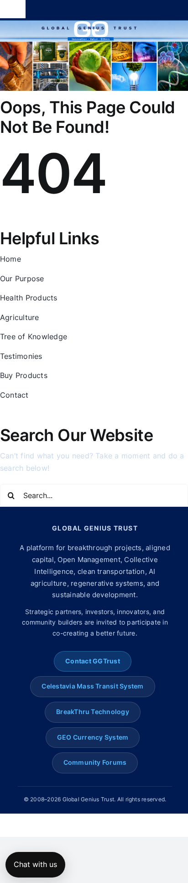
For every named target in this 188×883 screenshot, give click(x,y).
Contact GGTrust (92, 661)
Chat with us (35, 864)
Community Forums (95, 762)
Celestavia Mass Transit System (92, 686)
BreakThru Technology (92, 711)
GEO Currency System (93, 737)
